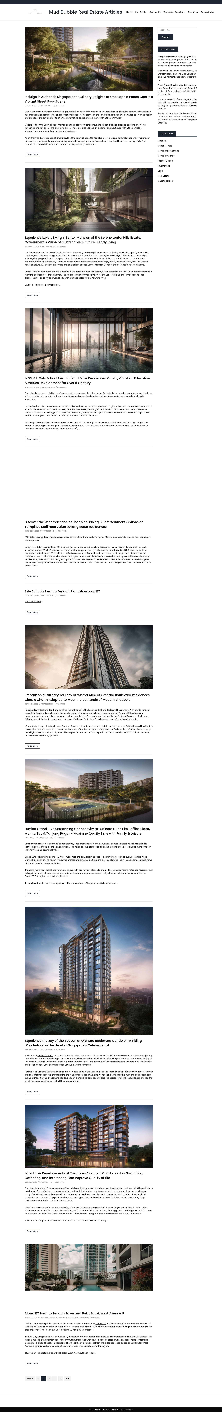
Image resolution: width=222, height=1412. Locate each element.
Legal (160, 170)
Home (129, 12)
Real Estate (140, 12)
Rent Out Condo (33, 601)
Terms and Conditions (174, 12)
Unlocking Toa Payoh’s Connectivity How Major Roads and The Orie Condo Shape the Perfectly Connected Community (177, 75)
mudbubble (60, 106)
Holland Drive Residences (74, 406)
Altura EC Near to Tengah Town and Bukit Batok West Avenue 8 (74, 1313)
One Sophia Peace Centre (91, 111)
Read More (32, 154)
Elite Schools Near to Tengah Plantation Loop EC (62, 591)
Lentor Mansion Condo (40, 252)
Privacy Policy (207, 12)
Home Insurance (62, 1318)
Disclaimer (193, 12)
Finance (162, 140)
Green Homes (165, 145)
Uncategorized (46, 106)
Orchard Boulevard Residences (113, 710)
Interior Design (165, 160)
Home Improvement (47, 1318)
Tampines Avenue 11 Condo (60, 1188)
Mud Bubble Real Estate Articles (85, 12)
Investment (74, 1318)
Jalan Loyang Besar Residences (45, 537)
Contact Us (155, 12)
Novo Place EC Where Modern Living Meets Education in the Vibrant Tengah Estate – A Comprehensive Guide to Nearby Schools (177, 90)
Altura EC (101, 1323)
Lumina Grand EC (33, 843)
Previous (30, 1379)
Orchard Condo (45, 1055)
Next (67, 1379)
